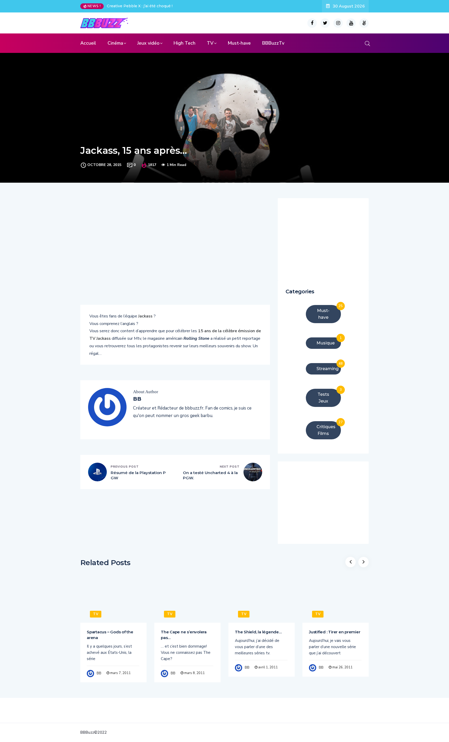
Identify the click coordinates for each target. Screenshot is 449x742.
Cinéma (115, 43)
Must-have (239, 43)
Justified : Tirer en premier (334, 631)
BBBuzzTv (273, 43)
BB (99, 673)
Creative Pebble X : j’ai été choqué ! (140, 6)
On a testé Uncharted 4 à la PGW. (210, 475)
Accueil (88, 43)
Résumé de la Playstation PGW (138, 475)
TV (210, 43)
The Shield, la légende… (258, 631)
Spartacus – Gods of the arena (110, 634)
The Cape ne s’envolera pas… (184, 634)
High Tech (184, 43)
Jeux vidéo (148, 43)
